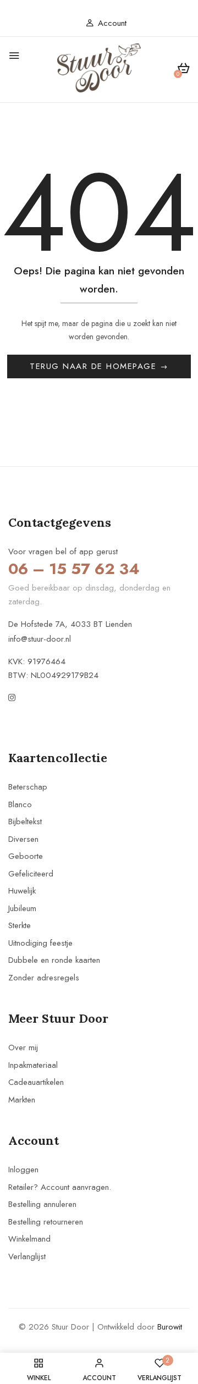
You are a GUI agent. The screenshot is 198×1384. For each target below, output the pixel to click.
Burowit (169, 1327)
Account (112, 23)
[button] (183, 70)
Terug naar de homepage (95, 366)
